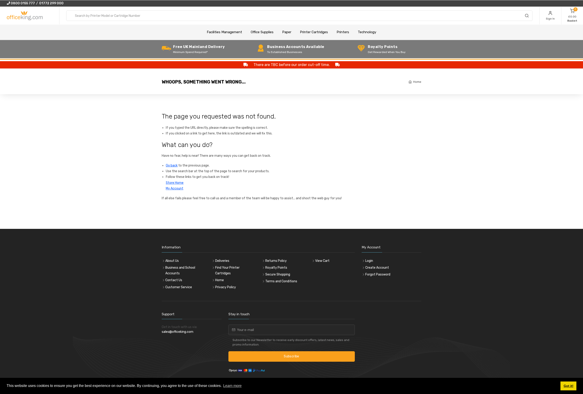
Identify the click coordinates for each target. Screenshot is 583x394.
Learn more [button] (232, 386)
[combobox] (299, 15)
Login (369, 261)
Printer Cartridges (314, 32)
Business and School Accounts (180, 270)
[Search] (526, 16)
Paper (286, 32)
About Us (172, 261)
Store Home (175, 183)
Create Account (377, 268)
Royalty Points (276, 268)
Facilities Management (224, 32)
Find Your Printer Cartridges (227, 270)
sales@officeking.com (177, 332)
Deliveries (222, 261)
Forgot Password (377, 274)
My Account (174, 188)
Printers (343, 32)
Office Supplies (262, 32)
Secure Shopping (277, 274)
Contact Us (173, 280)
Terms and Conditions (281, 281)
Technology (367, 32)
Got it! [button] (568, 386)
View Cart (322, 261)
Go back (172, 165)
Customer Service (178, 287)
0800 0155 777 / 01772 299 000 (37, 3)
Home (417, 81)
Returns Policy (276, 261)
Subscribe (291, 356)
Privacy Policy (225, 287)
